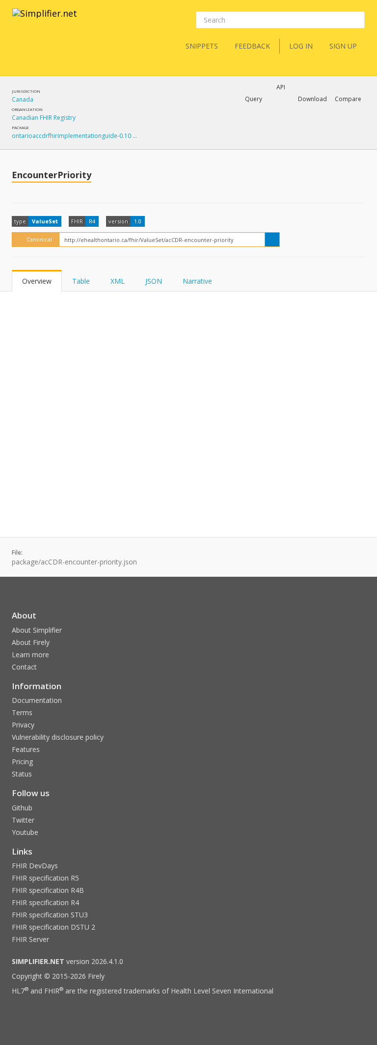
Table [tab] (81, 281)
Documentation (37, 700)
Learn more (30, 654)
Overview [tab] (37, 281)
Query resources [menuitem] (193, 124)
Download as (264, 124)
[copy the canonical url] (272, 239)
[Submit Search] (356, 20)
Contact (24, 666)
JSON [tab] (153, 281)
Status (22, 773)
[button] (254, 99)
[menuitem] (263, 133)
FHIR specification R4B (48, 890)
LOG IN (301, 46)
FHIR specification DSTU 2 (53, 927)
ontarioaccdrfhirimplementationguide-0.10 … (74, 136)
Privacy (23, 724)
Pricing (22, 761)
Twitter (23, 820)
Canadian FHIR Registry (44, 117)
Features (26, 749)
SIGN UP (343, 46)
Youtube (25, 832)
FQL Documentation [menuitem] (198, 140)
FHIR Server (30, 939)
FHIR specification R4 (45, 902)
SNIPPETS (202, 46)
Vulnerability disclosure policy (58, 737)
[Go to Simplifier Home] (44, 19)
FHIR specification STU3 (50, 914)
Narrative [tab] (197, 281)
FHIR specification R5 (45, 878)
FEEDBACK (252, 46)
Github (22, 807)
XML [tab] (117, 281)
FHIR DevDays (35, 865)
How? (183, 149)
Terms (22, 712)
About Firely (31, 642)
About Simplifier (37, 630)
